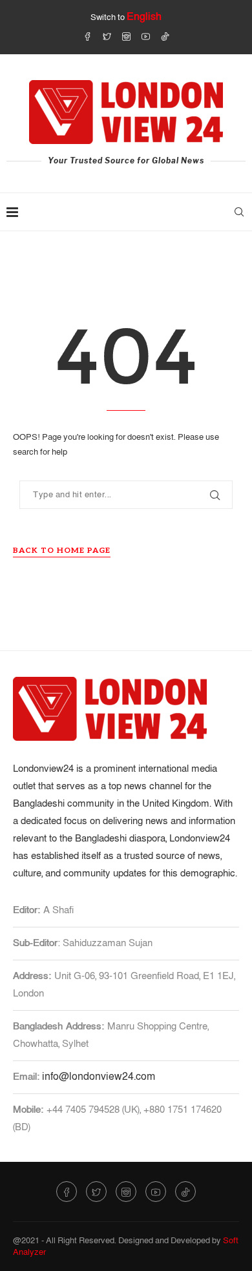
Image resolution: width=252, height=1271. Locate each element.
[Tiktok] (165, 36)
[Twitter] (107, 36)
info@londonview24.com (98, 1077)
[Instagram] (126, 36)
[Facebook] (87, 36)
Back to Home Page (61, 550)
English (144, 17)
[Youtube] (146, 36)
